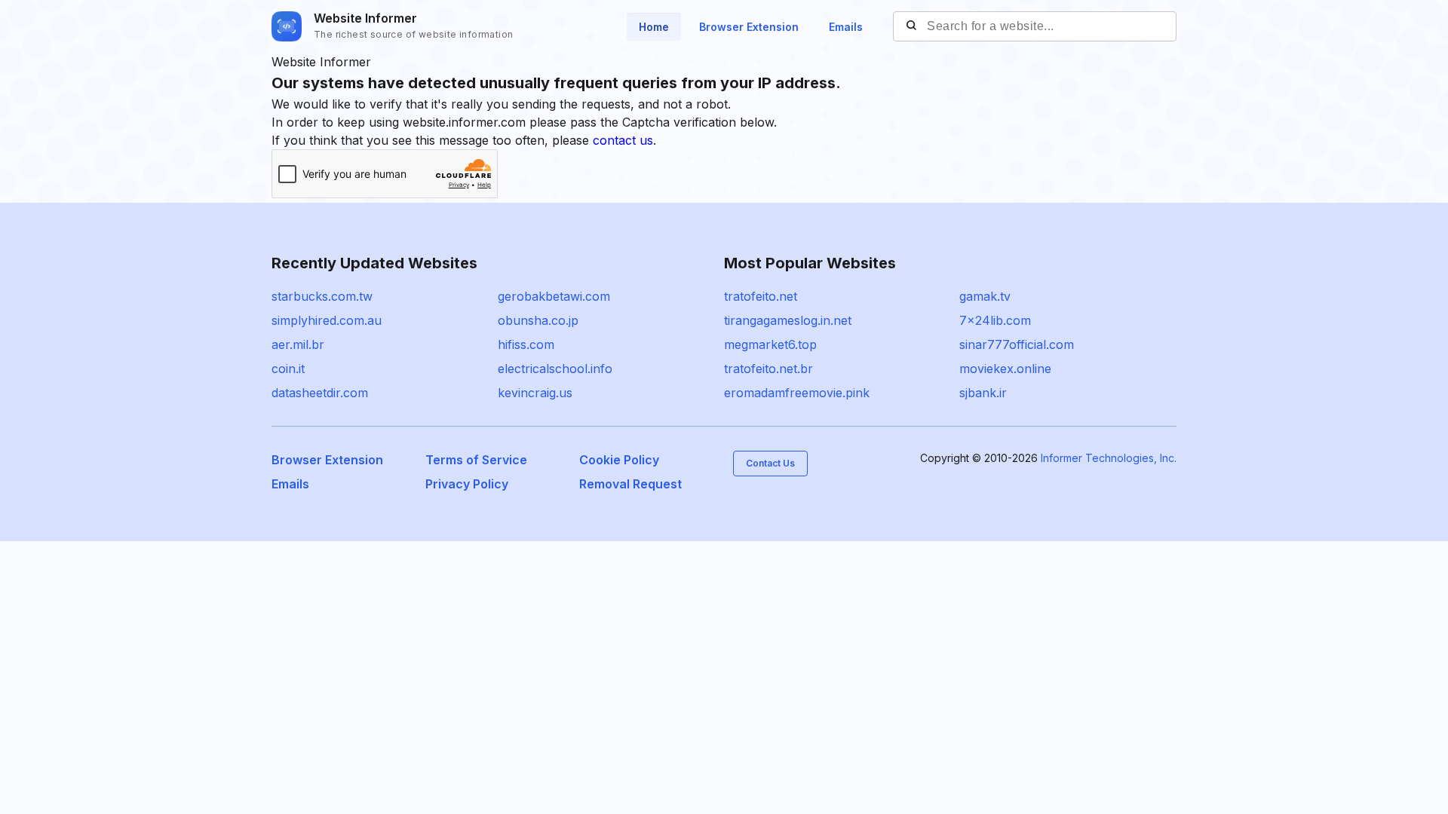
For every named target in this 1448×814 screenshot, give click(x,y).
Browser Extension (749, 26)
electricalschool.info (555, 368)
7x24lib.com (995, 320)
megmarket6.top (770, 344)
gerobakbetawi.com (554, 296)
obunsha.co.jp (538, 320)
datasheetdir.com (320, 392)
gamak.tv (985, 296)
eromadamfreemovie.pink (797, 392)
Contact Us (770, 463)
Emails (846, 26)
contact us (623, 140)
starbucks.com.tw (322, 296)
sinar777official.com (1016, 344)
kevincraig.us (535, 392)
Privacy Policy (466, 483)
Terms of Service (476, 459)
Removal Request (630, 483)
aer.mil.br (298, 344)
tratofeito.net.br (768, 368)
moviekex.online (1005, 368)
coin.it (288, 368)
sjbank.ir (983, 392)
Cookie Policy (619, 459)
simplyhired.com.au (327, 320)
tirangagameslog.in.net (787, 320)
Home (654, 26)
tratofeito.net (760, 296)
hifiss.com (526, 344)
